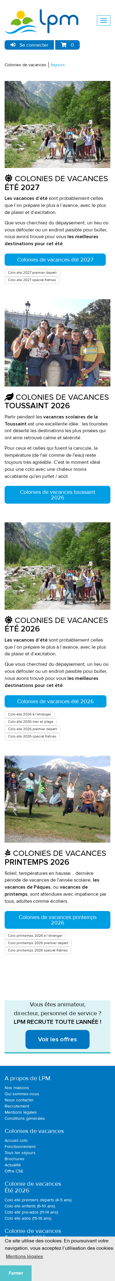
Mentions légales (21, 1112)
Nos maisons (17, 1087)
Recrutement (17, 1106)
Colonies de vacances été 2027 (55, 259)
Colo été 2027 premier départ (32, 272)
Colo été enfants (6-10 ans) (30, 1206)
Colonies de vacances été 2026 (55, 701)
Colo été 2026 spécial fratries (32, 736)
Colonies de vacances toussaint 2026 (57, 495)
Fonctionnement (20, 1146)
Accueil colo (16, 1140)
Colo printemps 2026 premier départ (38, 943)
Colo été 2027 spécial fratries (32, 280)
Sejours (58, 64)
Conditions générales (25, 1118)
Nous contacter (19, 1100)
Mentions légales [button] (24, 1256)
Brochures (15, 1158)
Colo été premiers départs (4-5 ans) (38, 1200)
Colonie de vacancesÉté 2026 (33, 1187)
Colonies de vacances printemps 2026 (58, 920)
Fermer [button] (16, 1273)
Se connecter (33, 45)
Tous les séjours (20, 1152)
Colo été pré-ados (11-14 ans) (31, 1212)
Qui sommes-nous (22, 1093)
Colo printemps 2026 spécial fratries (38, 950)
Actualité (13, 1165)
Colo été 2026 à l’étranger (29, 714)
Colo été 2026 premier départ (32, 729)
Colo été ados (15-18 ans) (28, 1218)
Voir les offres (57, 1039)
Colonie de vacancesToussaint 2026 (33, 1234)
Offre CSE (14, 1171)
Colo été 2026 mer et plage (30, 721)
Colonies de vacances (25, 64)
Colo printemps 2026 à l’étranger (35, 935)
